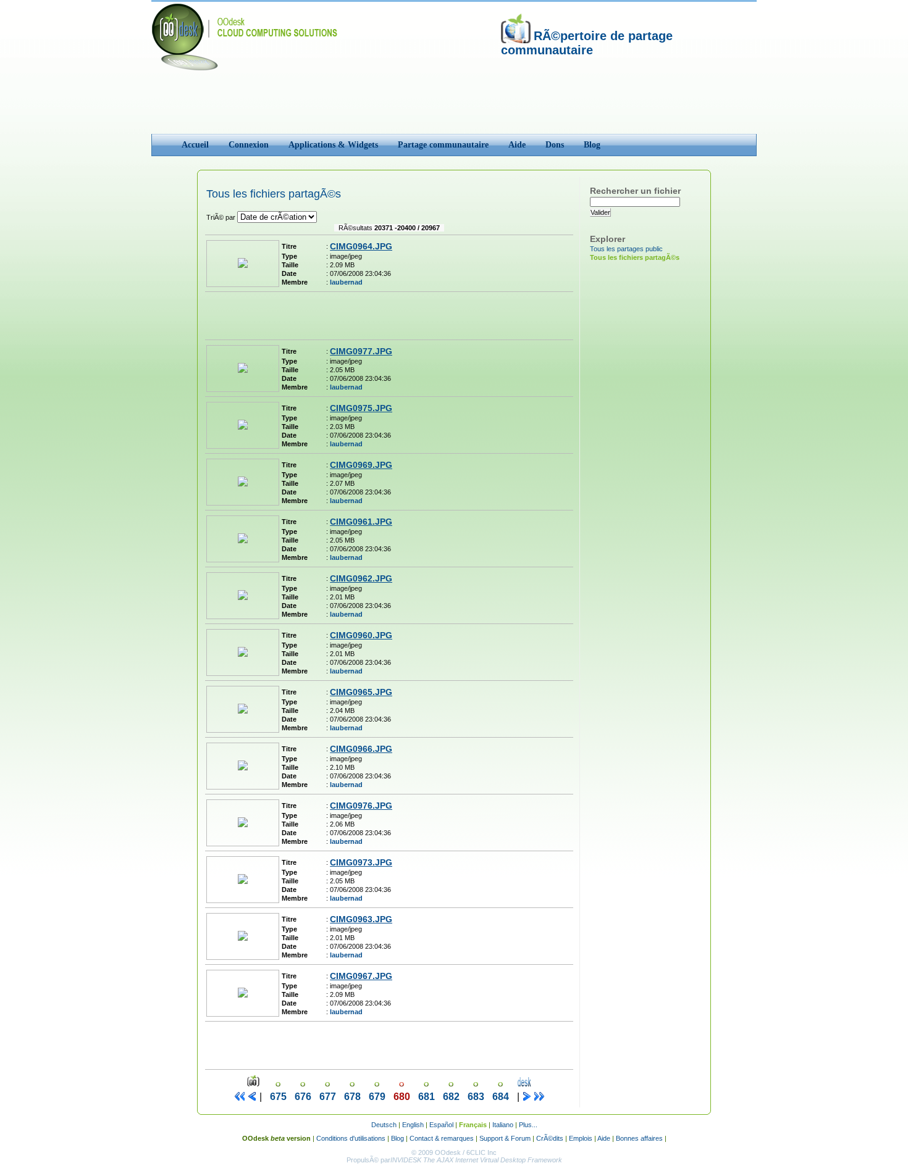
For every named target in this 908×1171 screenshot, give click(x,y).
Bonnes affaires (639, 1138)
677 (327, 1096)
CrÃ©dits (549, 1138)
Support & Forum (505, 1138)
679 (377, 1096)
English (413, 1124)
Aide (603, 1138)
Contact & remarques (442, 1138)
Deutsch (384, 1124)
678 (352, 1096)
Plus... (528, 1124)
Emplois (580, 1138)
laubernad (346, 282)
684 (500, 1096)
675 (278, 1096)
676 (303, 1096)
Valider (600, 212)
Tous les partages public (626, 248)
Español (441, 1124)
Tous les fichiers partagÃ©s (634, 257)
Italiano (502, 1124)
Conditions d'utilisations (350, 1138)
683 (476, 1096)
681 (426, 1096)
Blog (397, 1138)
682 (451, 1096)
